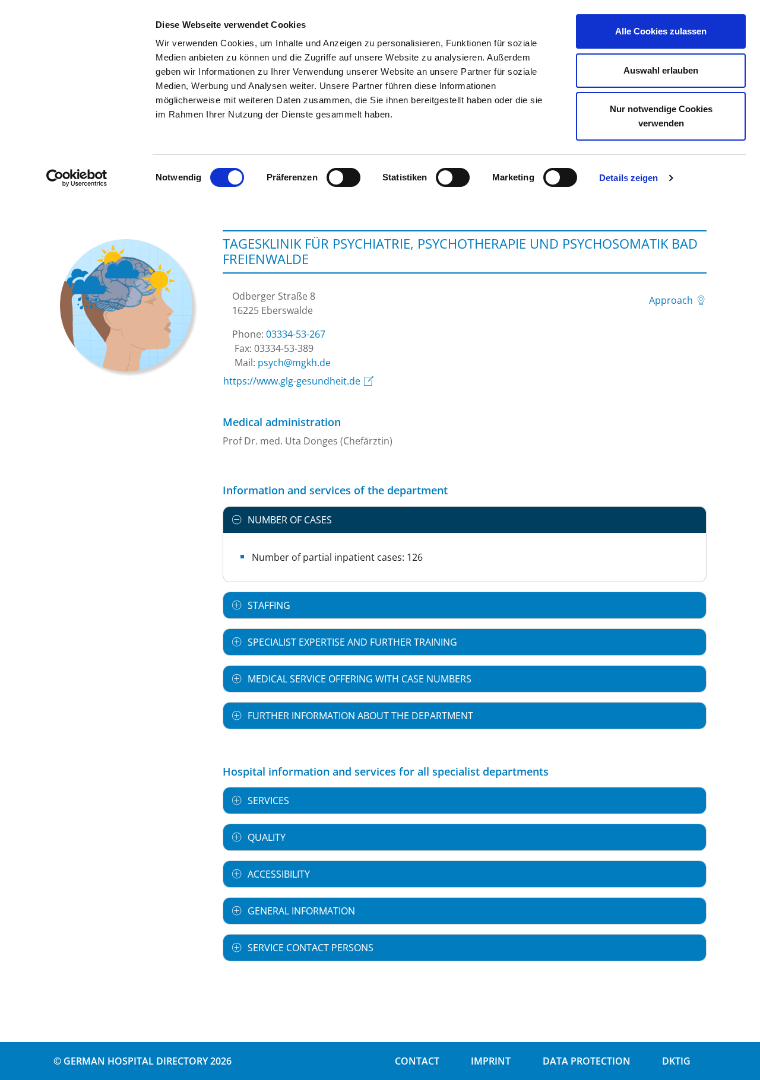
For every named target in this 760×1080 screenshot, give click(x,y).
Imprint (491, 1061)
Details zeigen (628, 178)
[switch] (343, 177)
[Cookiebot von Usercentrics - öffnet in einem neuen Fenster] (77, 178)
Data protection (587, 1061)
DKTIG (676, 1061)
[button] (464, 520)
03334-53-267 (295, 334)
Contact (417, 1061)
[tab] (464, 520)
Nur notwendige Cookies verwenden (661, 116)
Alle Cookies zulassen (661, 31)
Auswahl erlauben (660, 70)
